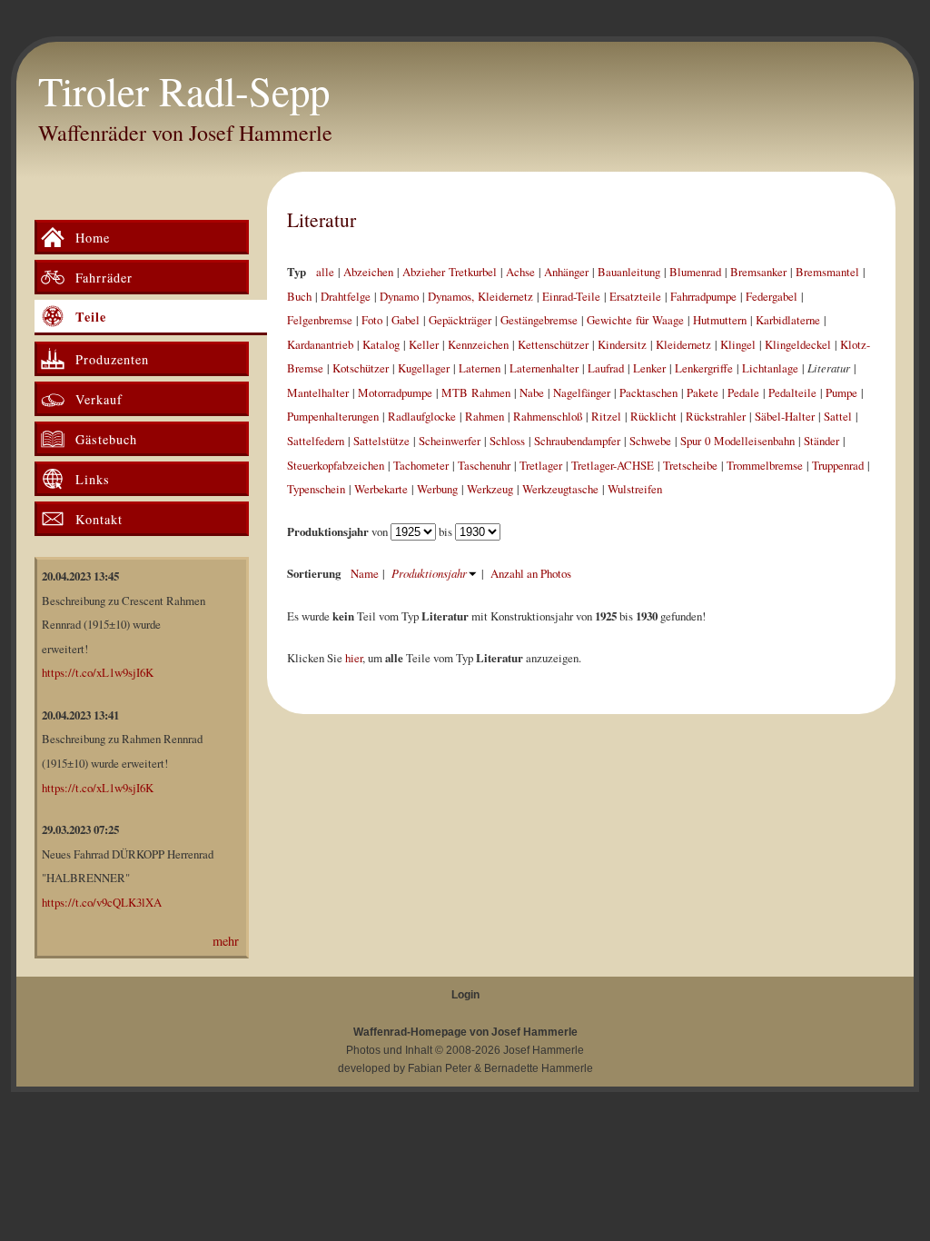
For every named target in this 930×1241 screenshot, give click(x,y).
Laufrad (606, 368)
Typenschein (316, 489)
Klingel (738, 344)
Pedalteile (792, 392)
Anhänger (566, 271)
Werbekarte (381, 489)
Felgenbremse (319, 320)
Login (465, 994)
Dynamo (399, 296)
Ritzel (606, 416)
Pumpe (841, 392)
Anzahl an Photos (530, 573)
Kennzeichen (478, 344)
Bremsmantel (827, 271)
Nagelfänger (581, 392)
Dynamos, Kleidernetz (480, 296)
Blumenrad (695, 271)
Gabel (405, 320)
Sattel (838, 416)
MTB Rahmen (475, 392)
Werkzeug (490, 489)
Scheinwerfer (449, 440)
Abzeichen (368, 271)
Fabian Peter (439, 1068)
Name (365, 573)
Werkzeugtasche (560, 489)
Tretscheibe (690, 465)
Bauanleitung (629, 271)
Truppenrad (838, 465)
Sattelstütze (381, 440)
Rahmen (484, 416)
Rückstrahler (716, 416)
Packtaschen (648, 392)
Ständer (821, 440)
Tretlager (540, 465)
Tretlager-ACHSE (612, 465)
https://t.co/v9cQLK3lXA (102, 902)
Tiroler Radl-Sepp (184, 91)
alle (325, 271)
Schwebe (650, 440)
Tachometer (421, 465)
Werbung (437, 489)
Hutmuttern (720, 320)
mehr (226, 940)
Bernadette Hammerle (538, 1068)
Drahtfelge (346, 296)
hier (353, 658)
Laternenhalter (544, 368)
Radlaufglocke (422, 416)
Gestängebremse (539, 320)
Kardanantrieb (320, 344)
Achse (520, 271)
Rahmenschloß (547, 416)
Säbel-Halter (785, 416)
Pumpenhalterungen (333, 416)
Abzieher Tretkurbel (449, 271)
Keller (424, 344)
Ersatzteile (635, 296)
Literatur (321, 219)
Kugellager (424, 368)
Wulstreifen (635, 489)
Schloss (507, 440)
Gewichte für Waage (635, 320)
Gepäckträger (460, 320)
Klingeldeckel (798, 344)
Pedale (743, 392)
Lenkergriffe (704, 368)
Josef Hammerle (543, 1050)
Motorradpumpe (395, 392)
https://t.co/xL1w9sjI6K (97, 672)
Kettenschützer (553, 344)
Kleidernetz (683, 344)
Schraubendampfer (577, 440)
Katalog (381, 344)
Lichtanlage (770, 368)
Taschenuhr (484, 465)
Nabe (531, 392)
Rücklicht (653, 416)
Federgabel (771, 296)
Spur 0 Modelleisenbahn (737, 440)
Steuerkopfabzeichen (335, 465)
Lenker (649, 368)
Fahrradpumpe (703, 296)
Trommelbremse (765, 465)
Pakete (702, 392)
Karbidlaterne (788, 320)
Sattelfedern (315, 440)
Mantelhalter (318, 392)
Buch (299, 296)
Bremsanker (758, 271)
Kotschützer (360, 368)
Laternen (479, 368)
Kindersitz (622, 344)
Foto (371, 320)
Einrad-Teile (571, 296)
